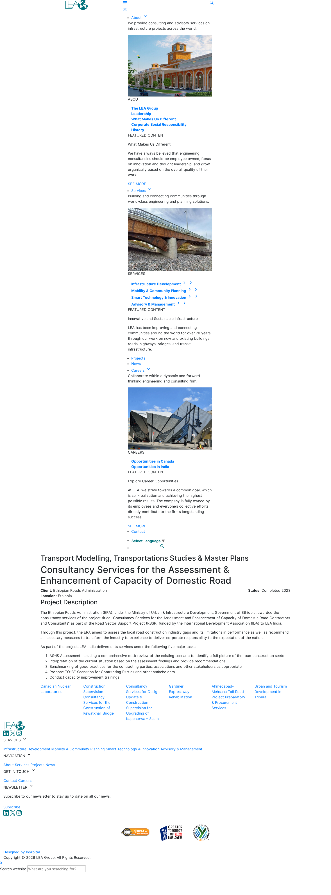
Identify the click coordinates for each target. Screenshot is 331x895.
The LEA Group (144, 108)
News (136, 363)
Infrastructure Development (159, 284)
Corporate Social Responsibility (158, 124)
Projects (138, 358)
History (137, 130)
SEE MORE (137, 184)
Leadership (141, 113)
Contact (138, 531)
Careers (138, 370)
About (137, 17)
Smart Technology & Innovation (162, 297)
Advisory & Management (156, 304)
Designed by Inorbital (21, 852)
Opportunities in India (150, 466)
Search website (13, 869)
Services (139, 190)
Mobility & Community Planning (161, 290)
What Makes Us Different (153, 119)
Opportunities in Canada (152, 461)
